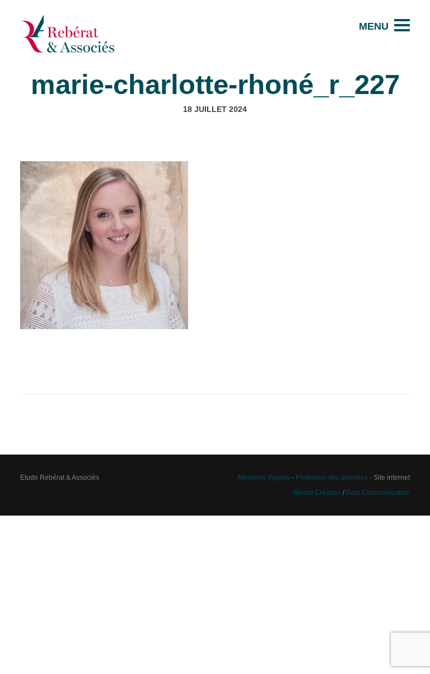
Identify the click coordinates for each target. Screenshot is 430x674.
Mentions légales (264, 477)
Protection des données (332, 477)
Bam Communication (378, 492)
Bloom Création (317, 492)
